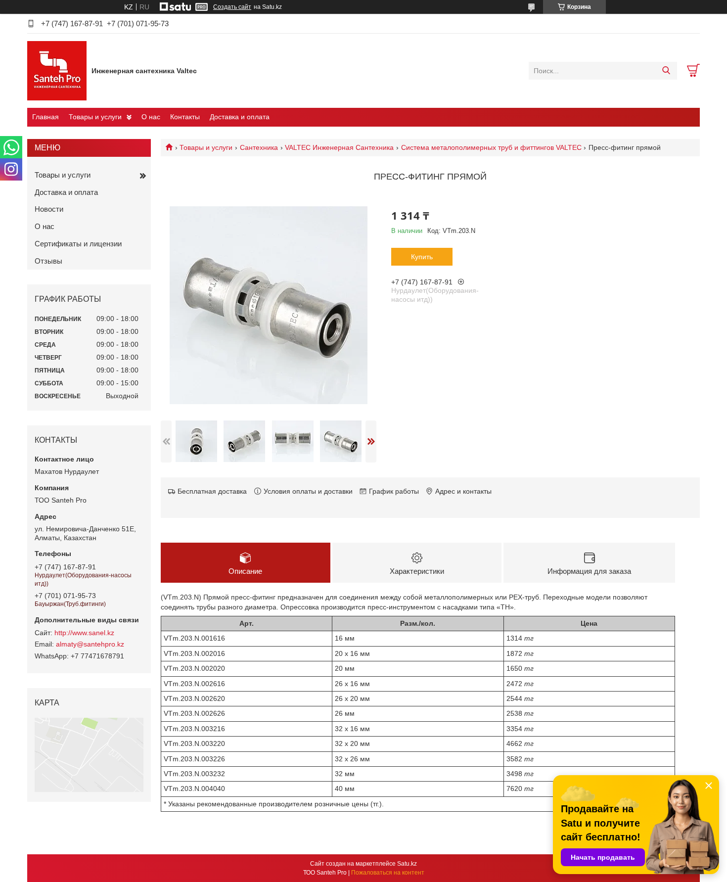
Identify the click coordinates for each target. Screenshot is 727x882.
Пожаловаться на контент (387, 872)
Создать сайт (232, 6)
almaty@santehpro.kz (90, 644)
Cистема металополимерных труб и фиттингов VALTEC (491, 147)
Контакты (185, 117)
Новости (49, 209)
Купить (422, 257)
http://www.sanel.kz (84, 633)
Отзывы (48, 261)
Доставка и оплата (240, 117)
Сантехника (259, 147)
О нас (150, 117)
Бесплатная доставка (212, 491)
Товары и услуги (95, 117)
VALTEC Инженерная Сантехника (339, 147)
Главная (45, 117)
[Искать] (666, 71)
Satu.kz (407, 863)
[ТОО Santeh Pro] (57, 70)
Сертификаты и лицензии (78, 243)
